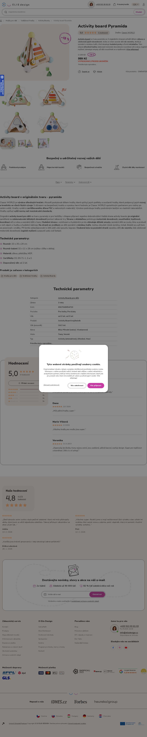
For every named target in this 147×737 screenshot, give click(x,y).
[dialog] (73, 368)
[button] (51, 385)
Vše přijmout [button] (95, 385)
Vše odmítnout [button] (77, 385)
